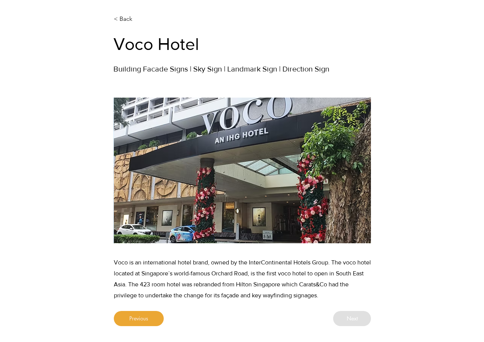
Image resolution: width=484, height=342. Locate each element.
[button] (242, 170)
